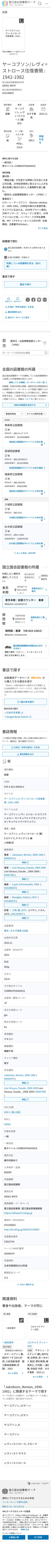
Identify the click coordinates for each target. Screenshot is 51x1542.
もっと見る (13, 1373)
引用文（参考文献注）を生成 (21, 306)
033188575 (10, 901)
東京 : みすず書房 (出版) (16, 930)
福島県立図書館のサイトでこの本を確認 (26, 492)
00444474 (9, 858)
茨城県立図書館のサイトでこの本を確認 (26, 519)
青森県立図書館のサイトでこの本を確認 (26, 443)
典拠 (24, 862)
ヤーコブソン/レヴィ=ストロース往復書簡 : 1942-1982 (24, 800)
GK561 (7, 1124)
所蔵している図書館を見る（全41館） (23, 264)
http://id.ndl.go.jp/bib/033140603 (21, 1229)
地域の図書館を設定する (25, 404)
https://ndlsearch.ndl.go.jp (18, 1213)
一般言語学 (8, 1342)
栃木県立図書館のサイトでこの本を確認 (26, 545)
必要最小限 (14, 1537)
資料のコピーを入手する (13, 1506)
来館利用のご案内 (37, 590)
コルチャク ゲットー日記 (37, 1344)
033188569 (10, 887)
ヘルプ (27, 399)
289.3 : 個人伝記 (12, 1112)
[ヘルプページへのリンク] (16, 53)
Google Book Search (17, 716)
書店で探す (25, 284)
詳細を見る (41, 139)
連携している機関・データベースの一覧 (27, 382)
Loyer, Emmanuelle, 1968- (26, 884)
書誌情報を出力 (15, 311)
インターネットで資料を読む (15, 1502)
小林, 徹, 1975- (19, 910)
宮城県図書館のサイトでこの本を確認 (26, 467)
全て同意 (38, 1537)
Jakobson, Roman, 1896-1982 (27, 854)
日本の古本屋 (13, 712)
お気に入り (8, 301)
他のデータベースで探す (19, 317)
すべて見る (43, 228)
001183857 (17, 914)
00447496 (9, 875)
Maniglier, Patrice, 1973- (24, 897)
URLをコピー (17, 301)
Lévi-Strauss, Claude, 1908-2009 (29, 867)
